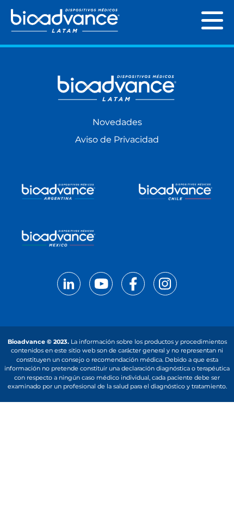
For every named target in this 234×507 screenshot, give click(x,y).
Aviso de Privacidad (117, 139)
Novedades (117, 122)
